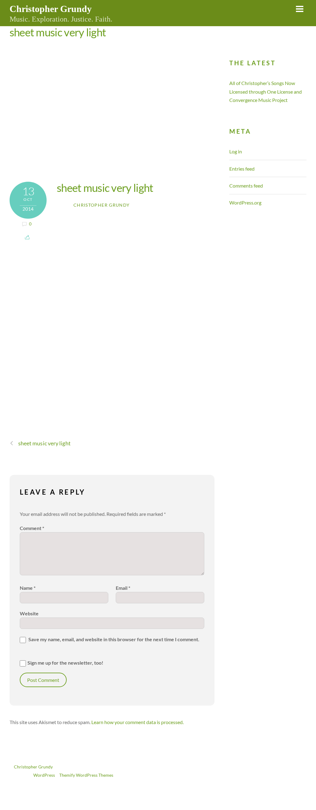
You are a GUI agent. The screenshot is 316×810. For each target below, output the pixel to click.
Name (27, 588)
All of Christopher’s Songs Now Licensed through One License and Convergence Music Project (265, 91)
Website (29, 613)
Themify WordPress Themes (86, 775)
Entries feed (242, 169)
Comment (32, 528)
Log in (235, 151)
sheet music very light (58, 32)
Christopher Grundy (101, 205)
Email (123, 588)
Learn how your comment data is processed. (137, 722)
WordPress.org (245, 202)
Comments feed (246, 185)
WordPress (44, 775)
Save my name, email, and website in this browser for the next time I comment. (113, 639)
